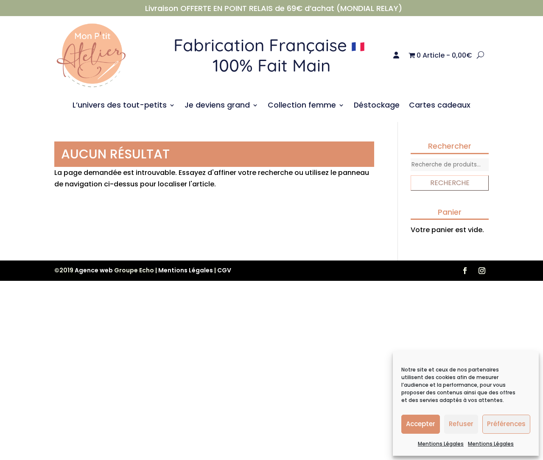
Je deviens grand (217, 106)
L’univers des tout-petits (120, 106)
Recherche (450, 183)
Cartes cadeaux (439, 106)
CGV (224, 270)
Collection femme (302, 106)
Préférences (506, 423)
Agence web (94, 270)
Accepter (420, 423)
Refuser (461, 423)
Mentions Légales (441, 443)
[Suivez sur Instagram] (482, 270)
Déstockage (377, 106)
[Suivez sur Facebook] (465, 270)
